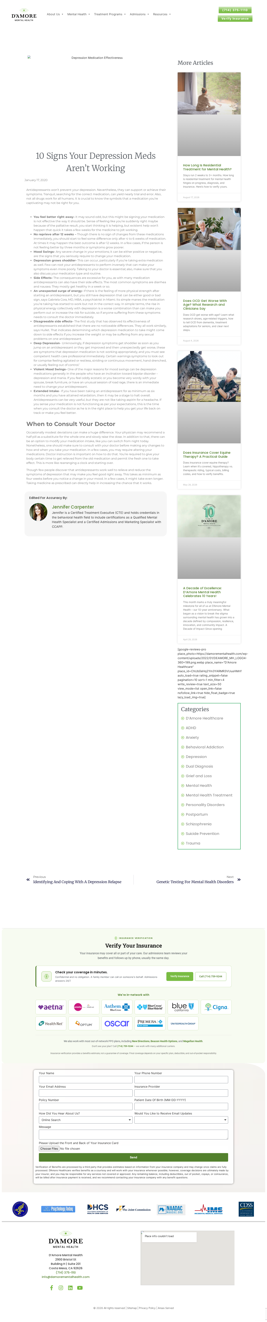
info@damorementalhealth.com (66, 1277)
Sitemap (132, 1307)
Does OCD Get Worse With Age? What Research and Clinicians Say (205, 304)
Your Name (46, 1073)
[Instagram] (61, 1287)
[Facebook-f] (51, 1287)
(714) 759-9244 (125, 1046)
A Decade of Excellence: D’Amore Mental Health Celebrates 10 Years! (202, 592)
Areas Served (166, 1307)
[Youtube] (79, 1287)
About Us (53, 14)
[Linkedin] (70, 1287)
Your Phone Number (148, 1073)
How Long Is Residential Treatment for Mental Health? (207, 167)
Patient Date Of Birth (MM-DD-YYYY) (160, 1100)
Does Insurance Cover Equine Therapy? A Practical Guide (206, 454)
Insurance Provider (147, 1086)
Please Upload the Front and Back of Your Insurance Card (78, 1143)
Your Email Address (52, 1086)
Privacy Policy (147, 1307)
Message (45, 1127)
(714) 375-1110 (66, 1272)
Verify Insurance (179, 976)
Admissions (137, 14)
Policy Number (49, 1100)
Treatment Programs (108, 14)
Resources (160, 14)
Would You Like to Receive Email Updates (163, 1113)
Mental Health (76, 14)
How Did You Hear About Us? (59, 1113)
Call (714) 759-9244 (210, 976)
